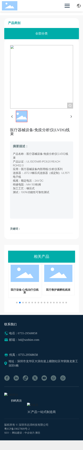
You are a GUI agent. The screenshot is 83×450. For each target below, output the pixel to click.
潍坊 (37, 432)
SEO (6, 432)
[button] (17, 302)
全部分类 (41, 33)
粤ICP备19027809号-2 (17, 428)
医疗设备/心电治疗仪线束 (25, 291)
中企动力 (30, 432)
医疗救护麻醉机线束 (58, 289)
